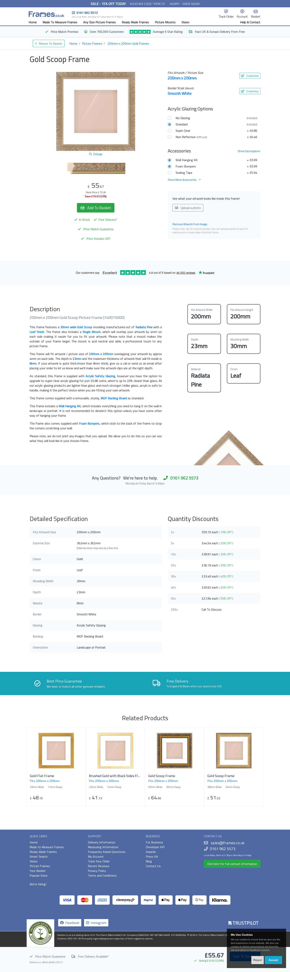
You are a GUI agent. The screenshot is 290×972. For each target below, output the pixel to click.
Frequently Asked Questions (106, 851)
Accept (273, 960)
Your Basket (38, 870)
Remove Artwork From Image (190, 224)
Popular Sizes (39, 875)
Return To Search (50, 43)
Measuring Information (103, 847)
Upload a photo (190, 207)
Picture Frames (92, 43)
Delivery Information (101, 842)
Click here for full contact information (232, 863)
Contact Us (153, 866)
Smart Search (39, 856)
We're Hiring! (38, 884)
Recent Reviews (98, 866)
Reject (257, 960)
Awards (151, 851)
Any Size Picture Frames (99, 22)
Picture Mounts (165, 22)
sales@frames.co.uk (227, 843)
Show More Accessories (182, 180)
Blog (149, 861)
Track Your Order (99, 861)
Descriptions (249, 151)
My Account (96, 856)
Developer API (155, 847)
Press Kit (152, 856)
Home (33, 22)
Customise (252, 76)
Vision (185, 22)
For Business (154, 842)
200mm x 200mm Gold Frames (128, 43)
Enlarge (98, 154)
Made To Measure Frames (60, 22)
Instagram (97, 922)
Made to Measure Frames (47, 847)
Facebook (71, 922)
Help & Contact (250, 22)
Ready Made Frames (135, 22)
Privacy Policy (97, 870)
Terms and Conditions (102, 875)
